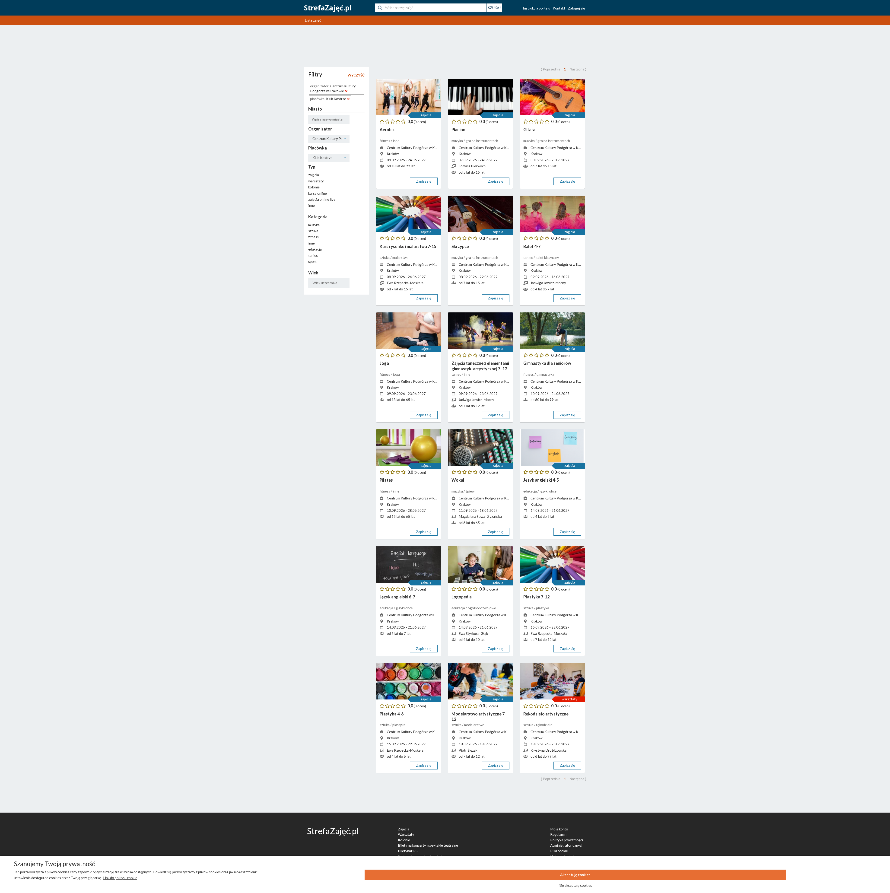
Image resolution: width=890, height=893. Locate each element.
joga (396, 374)
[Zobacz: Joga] (408, 330)
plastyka (542, 608)
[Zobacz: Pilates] (408, 447)
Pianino (458, 129)
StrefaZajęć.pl (328, 8)
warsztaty (569, 699)
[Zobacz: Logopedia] (480, 564)
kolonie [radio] (314, 187)
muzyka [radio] (314, 225)
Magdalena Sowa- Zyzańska (480, 516)
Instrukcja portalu (536, 8)
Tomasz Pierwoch (472, 166)
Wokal (457, 480)
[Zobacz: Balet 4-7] (552, 214)
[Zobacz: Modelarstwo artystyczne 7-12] (480, 681)
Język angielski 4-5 (541, 480)
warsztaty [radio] (316, 181)
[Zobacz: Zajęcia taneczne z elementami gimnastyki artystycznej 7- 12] (480, 330)
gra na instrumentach (482, 141)
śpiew (470, 491)
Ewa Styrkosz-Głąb (473, 633)
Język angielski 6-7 (397, 596)
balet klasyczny (547, 257)
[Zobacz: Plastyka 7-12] (552, 564)
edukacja (530, 491)
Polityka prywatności (566, 840)
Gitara (529, 129)
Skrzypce (460, 246)
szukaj (494, 8)
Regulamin (558, 834)
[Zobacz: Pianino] (480, 97)
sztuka (385, 257)
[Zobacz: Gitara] (552, 97)
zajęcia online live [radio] (321, 199)
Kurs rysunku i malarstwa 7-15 (408, 246)
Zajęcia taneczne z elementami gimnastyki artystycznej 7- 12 (480, 366)
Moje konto (559, 829)
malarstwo (400, 257)
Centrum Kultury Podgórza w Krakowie (417, 148)
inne (396, 141)
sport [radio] (312, 261)
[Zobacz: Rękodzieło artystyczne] (552, 681)
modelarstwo (474, 725)
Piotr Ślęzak (468, 750)
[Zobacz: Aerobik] (408, 97)
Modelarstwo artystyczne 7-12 (478, 716)
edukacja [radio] (315, 249)
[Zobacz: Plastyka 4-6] (408, 681)
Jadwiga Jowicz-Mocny (548, 283)
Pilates (386, 480)
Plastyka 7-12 (536, 596)
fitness (385, 141)
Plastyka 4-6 (392, 713)
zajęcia (426, 115)
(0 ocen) (420, 122)
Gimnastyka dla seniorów (547, 363)
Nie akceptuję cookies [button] (575, 885)
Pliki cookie (559, 851)
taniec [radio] (313, 255)
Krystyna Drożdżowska (548, 750)
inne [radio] (311, 205)
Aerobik (387, 129)
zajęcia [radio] (313, 175)
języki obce (548, 491)
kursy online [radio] (317, 193)
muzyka (457, 141)
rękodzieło (544, 725)
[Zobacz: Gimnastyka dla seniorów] (552, 330)
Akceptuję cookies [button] (575, 875)
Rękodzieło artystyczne (546, 713)
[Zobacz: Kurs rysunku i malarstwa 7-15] (408, 214)
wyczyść (356, 75)
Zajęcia (403, 829)
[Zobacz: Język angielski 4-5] (552, 447)
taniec (528, 257)
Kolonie (404, 840)
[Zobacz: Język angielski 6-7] (408, 564)
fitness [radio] (313, 237)
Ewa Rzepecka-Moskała (405, 283)
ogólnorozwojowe (482, 608)
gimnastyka (545, 374)
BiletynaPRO (408, 851)
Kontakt (559, 8)
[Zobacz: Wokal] (480, 447)
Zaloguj (576, 8)
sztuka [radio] (313, 231)
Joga (384, 363)
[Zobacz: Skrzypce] (480, 214)
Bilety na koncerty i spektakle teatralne (428, 845)
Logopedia (461, 596)
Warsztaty (406, 834)
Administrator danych (566, 845)
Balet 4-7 (531, 246)
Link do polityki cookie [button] (120, 878)
